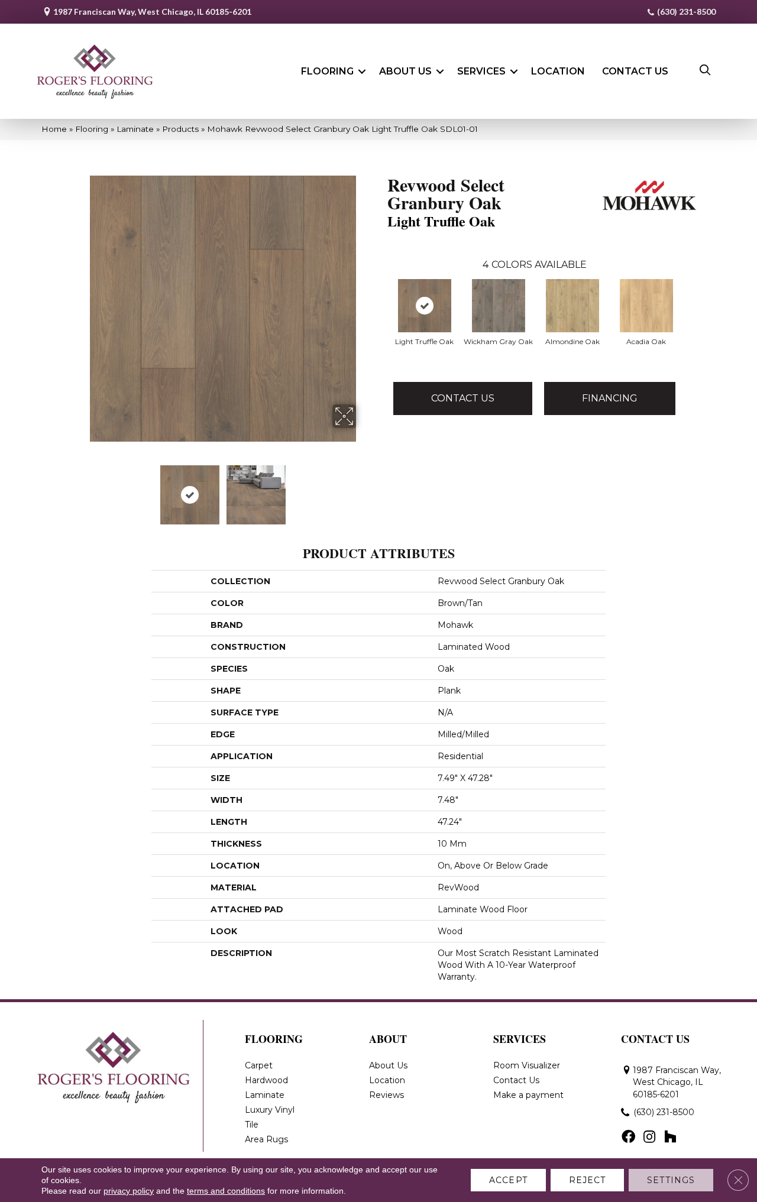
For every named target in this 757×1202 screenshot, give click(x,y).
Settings (671, 1180)
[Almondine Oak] (572, 305)
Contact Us (635, 71)
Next (364, 489)
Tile (251, 1124)
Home (54, 129)
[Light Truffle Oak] (424, 305)
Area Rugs (266, 1139)
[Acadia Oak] (646, 305)
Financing (610, 398)
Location (558, 71)
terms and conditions (226, 1190)
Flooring (327, 71)
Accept (508, 1180)
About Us (405, 71)
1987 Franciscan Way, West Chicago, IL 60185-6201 (152, 12)
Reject (587, 1180)
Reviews (386, 1095)
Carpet (259, 1065)
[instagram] (649, 1137)
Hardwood (266, 1080)
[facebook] (628, 1137)
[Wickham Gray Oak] (498, 305)
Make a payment (528, 1095)
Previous (82, 489)
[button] (362, 72)
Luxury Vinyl (270, 1109)
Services (481, 71)
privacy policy (128, 1190)
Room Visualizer (526, 1065)
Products (180, 129)
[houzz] (670, 1137)
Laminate (135, 129)
